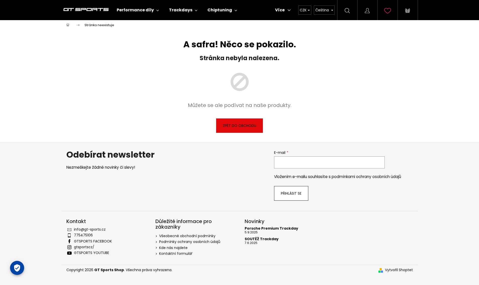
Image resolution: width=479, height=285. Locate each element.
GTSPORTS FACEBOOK (93, 241)
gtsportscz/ (84, 247)
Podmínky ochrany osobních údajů (189, 241)
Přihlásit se (291, 193)
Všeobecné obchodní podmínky (187, 235)
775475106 (83, 235)
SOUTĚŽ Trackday (262, 239)
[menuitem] (138, 10)
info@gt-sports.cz (90, 229)
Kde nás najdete (173, 247)
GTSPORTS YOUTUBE (91, 252)
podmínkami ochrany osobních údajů (366, 176)
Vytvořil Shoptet (399, 270)
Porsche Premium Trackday (271, 228)
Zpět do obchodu (239, 125)
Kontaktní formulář (175, 253)
